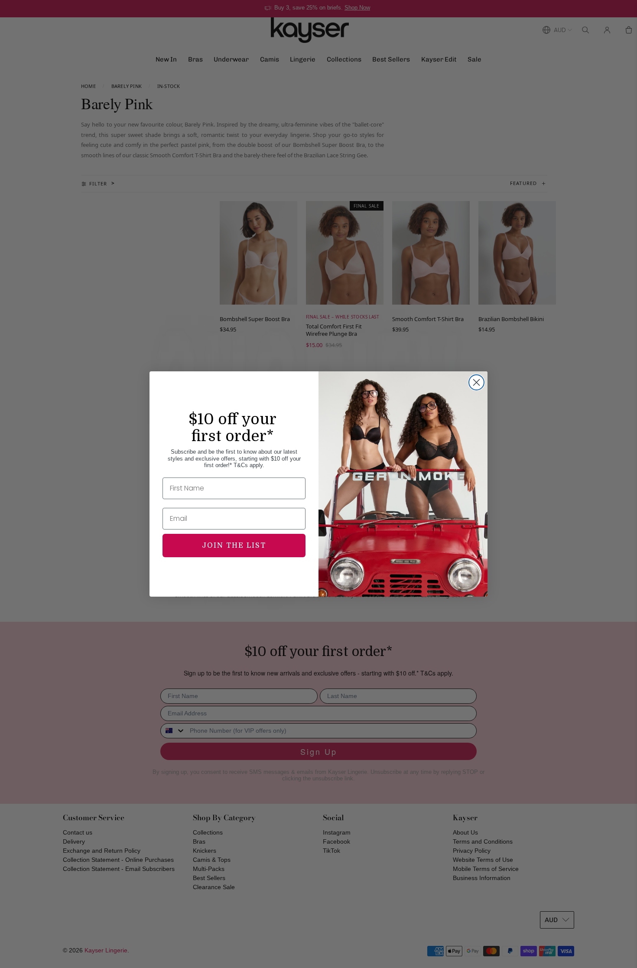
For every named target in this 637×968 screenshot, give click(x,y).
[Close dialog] (476, 382)
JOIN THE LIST (234, 545)
